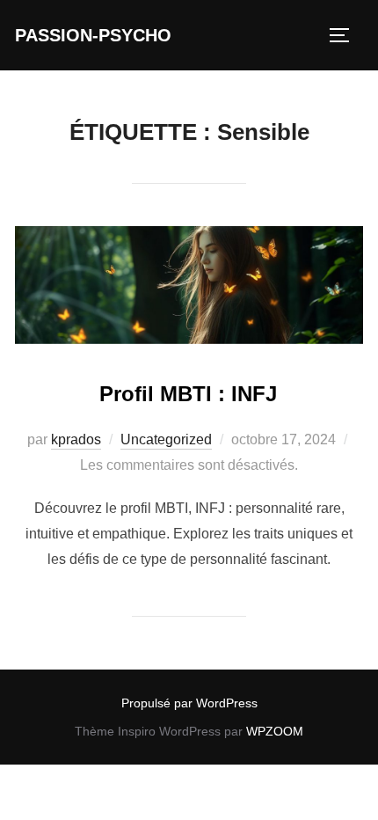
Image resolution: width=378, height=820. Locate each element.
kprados (76, 439)
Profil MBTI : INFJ (188, 394)
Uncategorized (166, 439)
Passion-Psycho (93, 35)
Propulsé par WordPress (189, 703)
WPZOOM (274, 731)
